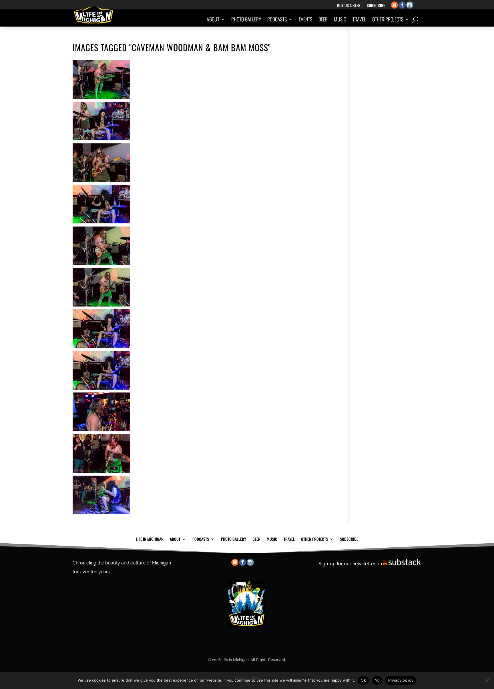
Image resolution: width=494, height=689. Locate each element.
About (213, 19)
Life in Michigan (150, 538)
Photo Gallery (246, 19)
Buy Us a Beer (348, 5)
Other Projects (387, 19)
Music (340, 19)
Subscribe (376, 5)
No (377, 680)
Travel (359, 19)
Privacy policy (400, 680)
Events (305, 19)
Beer (323, 19)
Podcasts (277, 19)
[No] (487, 680)
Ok (363, 680)
